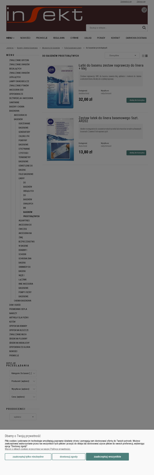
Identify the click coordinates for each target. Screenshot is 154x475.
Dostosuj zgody (69, 456)
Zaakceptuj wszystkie (107, 456)
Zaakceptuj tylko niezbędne (28, 456)
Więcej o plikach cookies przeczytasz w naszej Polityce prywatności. (38, 449)
